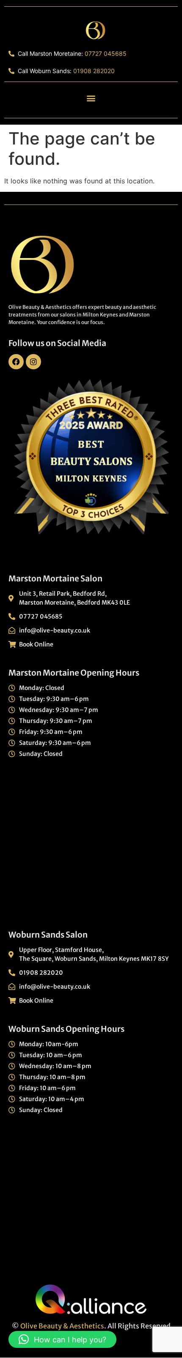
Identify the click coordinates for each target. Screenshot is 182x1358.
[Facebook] (16, 361)
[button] (91, 98)
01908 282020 (94, 70)
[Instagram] (33, 361)
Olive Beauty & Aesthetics (62, 1326)
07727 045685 (106, 53)
